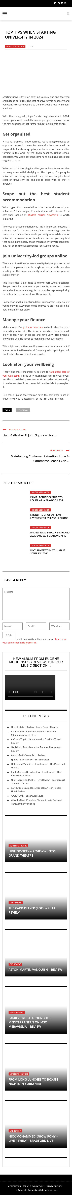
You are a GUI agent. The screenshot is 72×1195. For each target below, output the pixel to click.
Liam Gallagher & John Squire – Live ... (30, 435)
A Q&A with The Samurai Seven (27, 795)
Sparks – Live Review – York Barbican (30, 759)
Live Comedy (15, 1131)
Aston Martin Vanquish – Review (28, 755)
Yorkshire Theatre (18, 846)
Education (23, 410)
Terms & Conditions (34, 1186)
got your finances (33, 327)
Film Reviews (15, 903)
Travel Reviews (16, 1012)
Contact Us (14, 1186)
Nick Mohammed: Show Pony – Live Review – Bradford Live (33, 1138)
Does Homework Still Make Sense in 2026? (47, 552)
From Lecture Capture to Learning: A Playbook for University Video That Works (48, 500)
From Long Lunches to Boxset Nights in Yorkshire (33, 1081)
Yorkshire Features (19, 1074)
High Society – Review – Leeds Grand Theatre (34, 727)
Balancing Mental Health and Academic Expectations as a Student (49, 535)
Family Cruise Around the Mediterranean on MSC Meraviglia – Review (30, 1022)
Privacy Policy (54, 1186)
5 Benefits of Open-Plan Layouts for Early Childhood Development (49, 517)
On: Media (33, 1190)
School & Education (15, 46)
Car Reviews (15, 964)
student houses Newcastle (43, 214)
